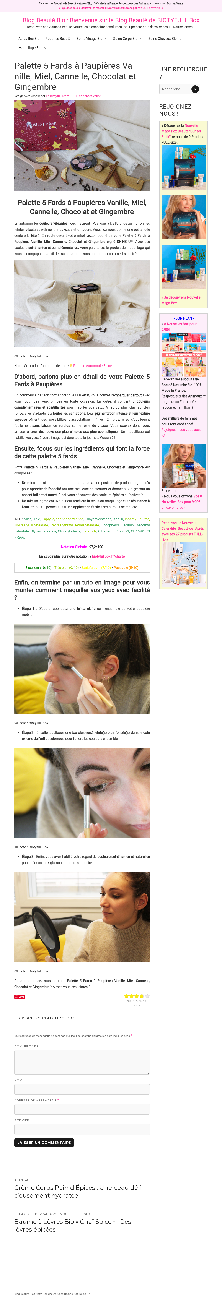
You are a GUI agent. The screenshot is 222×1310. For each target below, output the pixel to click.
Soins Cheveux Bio (162, 39)
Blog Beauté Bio (44, 20)
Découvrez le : (183, 531)
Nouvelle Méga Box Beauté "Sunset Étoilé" (181, 131)
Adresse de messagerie (36, 1100)
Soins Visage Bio (89, 39)
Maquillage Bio (29, 48)
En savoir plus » (174, 507)
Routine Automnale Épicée (93, 366)
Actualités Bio (28, 39)
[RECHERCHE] (195, 89)
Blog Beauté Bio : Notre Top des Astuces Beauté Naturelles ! (50, 1293)
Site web (21, 1120)
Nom (19, 1080)
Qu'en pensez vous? (88, 96)
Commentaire (26, 1046)
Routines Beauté (58, 39)
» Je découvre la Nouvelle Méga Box (181, 300)
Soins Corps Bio (125, 39)
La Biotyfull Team (57, 96)
